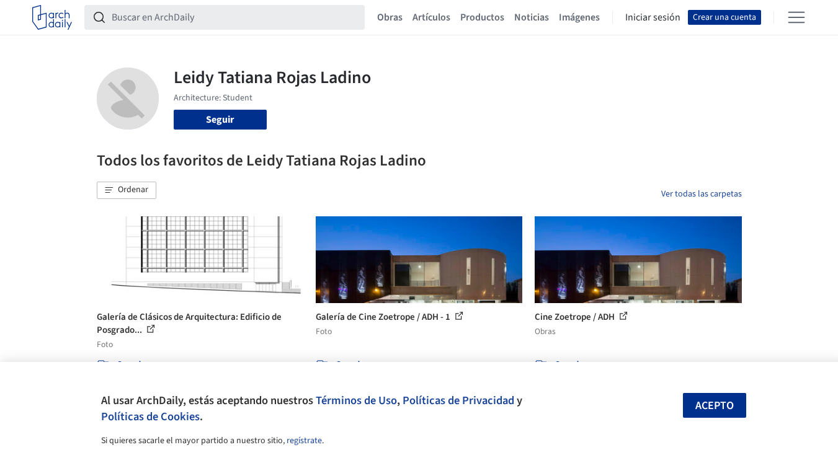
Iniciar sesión (652, 17)
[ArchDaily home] (52, 17)
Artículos (431, 17)
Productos (482, 17)
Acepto (714, 405)
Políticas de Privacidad (458, 400)
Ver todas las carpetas (701, 194)
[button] (126, 190)
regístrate (304, 440)
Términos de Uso (356, 400)
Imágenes (579, 17)
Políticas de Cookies (150, 416)
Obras (390, 17)
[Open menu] (796, 17)
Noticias (531, 17)
